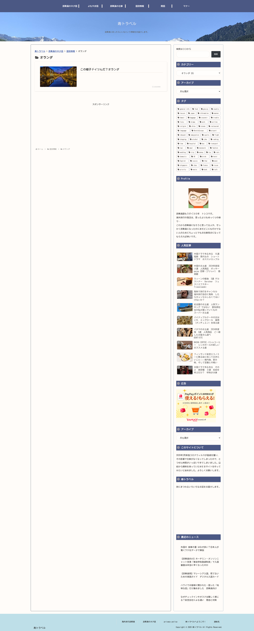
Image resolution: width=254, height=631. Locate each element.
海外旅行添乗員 (128, 622)
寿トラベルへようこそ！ (195, 622)
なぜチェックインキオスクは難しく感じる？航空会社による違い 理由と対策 (200, 598)
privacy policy (170, 622)
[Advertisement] (101, 124)
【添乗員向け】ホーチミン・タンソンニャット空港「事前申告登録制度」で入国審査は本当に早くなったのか (200, 562)
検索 (216, 54)
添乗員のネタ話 (149, 622)
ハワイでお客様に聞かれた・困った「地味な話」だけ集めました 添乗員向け (200, 586)
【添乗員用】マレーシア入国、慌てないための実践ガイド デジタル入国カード (200, 575)
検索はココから (183, 49)
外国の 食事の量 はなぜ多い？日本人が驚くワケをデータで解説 (200, 548)
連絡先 (216, 622)
